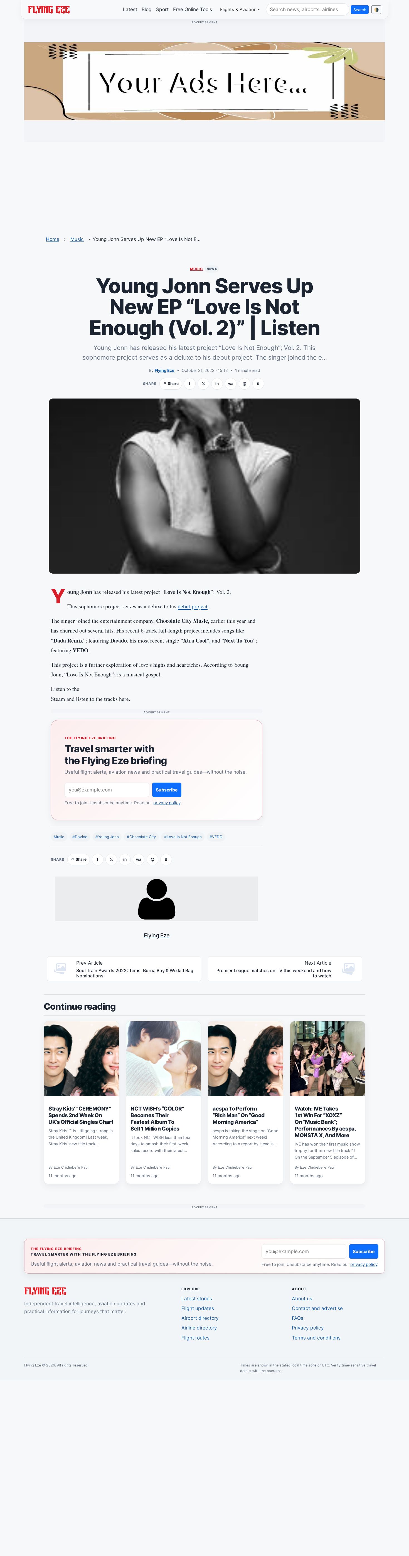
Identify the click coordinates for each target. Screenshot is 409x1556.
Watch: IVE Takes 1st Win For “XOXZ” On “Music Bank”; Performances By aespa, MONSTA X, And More (325, 1122)
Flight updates (197, 1308)
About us (302, 1298)
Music (77, 239)
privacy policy (166, 802)
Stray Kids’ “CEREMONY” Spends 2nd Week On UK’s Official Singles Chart (80, 1115)
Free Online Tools (192, 9)
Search (359, 9)
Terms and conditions (316, 1338)
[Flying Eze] (49, 9)
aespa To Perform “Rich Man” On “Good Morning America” (239, 1115)
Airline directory (199, 1328)
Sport (162, 9)
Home (52, 239)
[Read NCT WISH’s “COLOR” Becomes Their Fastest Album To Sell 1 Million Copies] (163, 1058)
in (217, 383)
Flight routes (195, 1338)
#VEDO (216, 837)
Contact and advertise (317, 1308)
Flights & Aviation (238, 9)
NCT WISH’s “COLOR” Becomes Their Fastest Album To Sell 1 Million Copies (157, 1118)
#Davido (79, 837)
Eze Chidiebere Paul (71, 1167)
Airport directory (200, 1318)
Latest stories (196, 1298)
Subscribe (167, 790)
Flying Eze (164, 370)
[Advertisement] (204, 185)
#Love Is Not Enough (183, 837)
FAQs (297, 1318)
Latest (130, 9)
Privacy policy (308, 1328)
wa (230, 383)
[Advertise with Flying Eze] (204, 81)
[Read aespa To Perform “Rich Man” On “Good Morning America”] (245, 1058)
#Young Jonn (107, 837)
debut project (193, 606)
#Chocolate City (141, 837)
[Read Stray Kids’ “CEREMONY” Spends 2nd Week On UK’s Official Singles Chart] (81, 1058)
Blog (147, 9)
